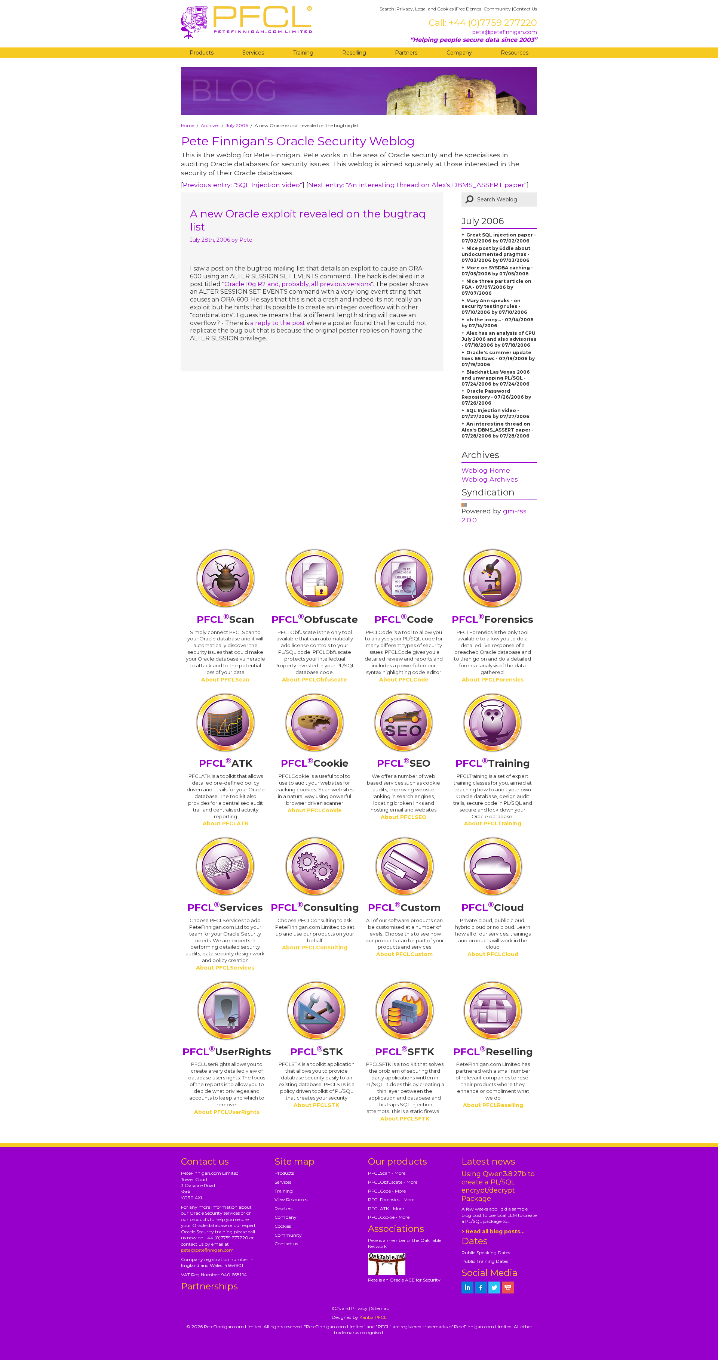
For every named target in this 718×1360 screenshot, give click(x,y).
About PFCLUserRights (227, 1112)
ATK (225, 763)
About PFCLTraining (492, 823)
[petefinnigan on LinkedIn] (467, 1287)
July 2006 (237, 125)
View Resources (290, 1199)
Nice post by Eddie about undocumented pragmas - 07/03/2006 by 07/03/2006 (495, 254)
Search (387, 9)
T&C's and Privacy (348, 1308)
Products (202, 52)
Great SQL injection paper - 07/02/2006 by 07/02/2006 (498, 238)
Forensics (492, 619)
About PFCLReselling (493, 1105)
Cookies (282, 1226)
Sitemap (380, 1308)
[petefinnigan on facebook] (481, 1287)
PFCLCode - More (387, 1191)
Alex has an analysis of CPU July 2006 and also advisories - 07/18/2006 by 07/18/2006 (499, 339)
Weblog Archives (489, 479)
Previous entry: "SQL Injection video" (242, 185)
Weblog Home (485, 470)
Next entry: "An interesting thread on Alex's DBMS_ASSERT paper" (417, 185)
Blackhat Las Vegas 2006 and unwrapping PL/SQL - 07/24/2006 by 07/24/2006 (495, 378)
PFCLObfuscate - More (392, 1182)
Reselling (354, 52)
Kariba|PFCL (373, 1317)
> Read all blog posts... (493, 1231)
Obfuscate (314, 619)
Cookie (315, 763)
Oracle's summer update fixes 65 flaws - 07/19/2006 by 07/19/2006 (498, 358)
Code (403, 619)
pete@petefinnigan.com (504, 32)
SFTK (404, 1052)
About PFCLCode (404, 679)
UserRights (226, 1052)
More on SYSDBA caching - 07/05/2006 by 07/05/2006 (497, 270)
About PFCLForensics (493, 679)
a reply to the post (278, 323)
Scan (225, 619)
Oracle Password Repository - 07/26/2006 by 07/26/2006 (496, 397)
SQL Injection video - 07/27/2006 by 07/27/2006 (495, 413)
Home (187, 125)
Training (303, 52)
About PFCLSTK (316, 1105)
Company (459, 52)
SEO (403, 763)
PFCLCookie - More (388, 1217)
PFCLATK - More (386, 1208)
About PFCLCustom (404, 954)
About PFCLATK (226, 823)
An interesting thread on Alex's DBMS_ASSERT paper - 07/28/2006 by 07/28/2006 (497, 430)
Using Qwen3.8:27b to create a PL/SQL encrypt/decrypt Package (498, 1186)
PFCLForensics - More (391, 1199)
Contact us (286, 1243)
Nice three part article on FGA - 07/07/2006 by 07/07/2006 (496, 287)
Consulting (315, 908)
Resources (514, 52)
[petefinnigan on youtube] (508, 1287)
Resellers (283, 1208)
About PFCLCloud (492, 954)
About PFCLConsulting (314, 947)
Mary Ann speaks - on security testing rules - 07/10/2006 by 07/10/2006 (494, 306)
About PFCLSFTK (404, 1118)
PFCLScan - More (386, 1173)
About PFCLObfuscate (314, 679)
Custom (404, 908)
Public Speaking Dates (485, 1252)
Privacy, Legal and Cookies (425, 9)
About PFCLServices (225, 967)
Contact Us (525, 9)
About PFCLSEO (404, 817)
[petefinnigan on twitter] (494, 1287)
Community (497, 9)
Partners (406, 52)
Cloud (492, 908)
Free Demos (468, 9)
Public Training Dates (484, 1261)
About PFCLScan (225, 679)
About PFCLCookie (315, 810)
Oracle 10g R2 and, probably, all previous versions (297, 284)
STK (316, 1052)
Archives (210, 125)
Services (253, 52)
